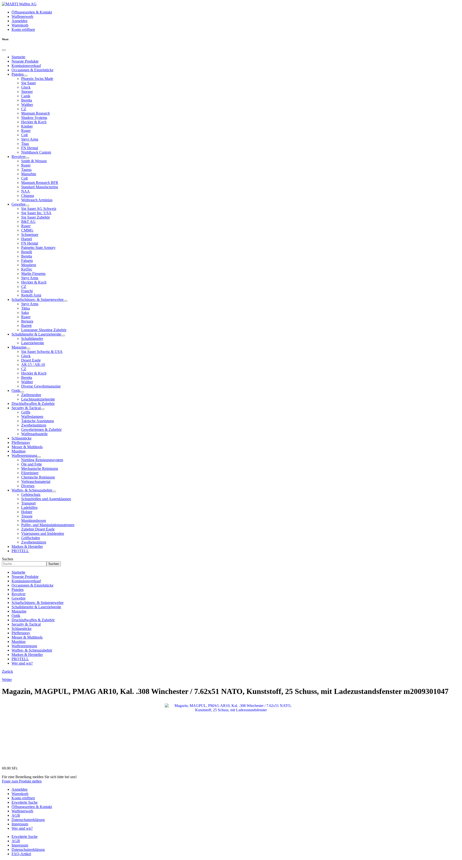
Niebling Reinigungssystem (42, 460)
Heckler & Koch (33, 122)
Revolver (19, 157)
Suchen (7, 559)
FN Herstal (29, 148)
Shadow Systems (34, 118)
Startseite (18, 57)
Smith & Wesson (34, 161)
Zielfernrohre (31, 395)
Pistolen (18, 74)
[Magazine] (28, 348)
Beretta (26, 100)
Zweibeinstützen (33, 425)
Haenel (26, 239)
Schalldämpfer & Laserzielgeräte (36, 334)
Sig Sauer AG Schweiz (38, 209)
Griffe (25, 412)
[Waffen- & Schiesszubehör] (54, 491)
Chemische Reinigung (38, 477)
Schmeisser (29, 235)
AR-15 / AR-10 (33, 364)
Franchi (27, 291)
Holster (26, 512)
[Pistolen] (25, 75)
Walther (27, 105)
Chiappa (27, 196)
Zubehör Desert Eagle (38, 529)
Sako (25, 312)
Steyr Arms (29, 139)
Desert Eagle (31, 360)
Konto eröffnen (23, 29)
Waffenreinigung (24, 455)
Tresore (26, 516)
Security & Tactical (26, 408)
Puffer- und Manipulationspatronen (47, 525)
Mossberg (28, 265)
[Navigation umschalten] (4, 50)
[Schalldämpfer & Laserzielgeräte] (63, 335)
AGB (16, 815)
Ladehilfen (29, 507)
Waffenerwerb (22, 16)
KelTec (26, 269)
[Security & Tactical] (43, 409)
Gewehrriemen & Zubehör (41, 429)
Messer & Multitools (27, 447)
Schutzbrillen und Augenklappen (46, 499)
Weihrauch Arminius (36, 200)
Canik (25, 96)
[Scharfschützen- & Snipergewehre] (65, 301)
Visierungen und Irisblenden (42, 533)
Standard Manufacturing (39, 187)
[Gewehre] (27, 205)
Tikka (25, 308)
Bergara (27, 321)
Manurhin (28, 174)
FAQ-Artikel (21, 854)
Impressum (20, 824)
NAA (25, 191)
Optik (16, 390)
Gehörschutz (30, 494)
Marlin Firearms (33, 274)
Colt (24, 135)
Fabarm (27, 261)
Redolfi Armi (31, 295)
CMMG (27, 230)
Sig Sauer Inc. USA (36, 213)
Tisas (25, 144)
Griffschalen (30, 538)
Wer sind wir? (22, 663)
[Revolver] (27, 158)
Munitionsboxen (33, 520)
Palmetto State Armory (38, 248)
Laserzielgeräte (32, 343)
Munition (19, 451)
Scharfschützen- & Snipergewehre (38, 299)
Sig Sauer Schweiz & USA (42, 351)
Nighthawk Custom (36, 152)
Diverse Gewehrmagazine (41, 386)
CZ (23, 109)
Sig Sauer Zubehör (35, 217)
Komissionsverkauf (26, 66)
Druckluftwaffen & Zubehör (33, 403)
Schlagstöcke (22, 438)
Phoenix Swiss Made (37, 79)
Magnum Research (35, 113)
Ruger (26, 131)
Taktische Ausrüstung (37, 421)
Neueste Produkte (25, 61)
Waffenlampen (32, 416)
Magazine (19, 347)
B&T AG (28, 222)
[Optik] (22, 392)
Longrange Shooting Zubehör (43, 330)
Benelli (26, 252)
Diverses (27, 486)
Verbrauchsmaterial (35, 481)
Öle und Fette (31, 464)
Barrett (26, 325)
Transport (28, 503)
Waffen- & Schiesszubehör (32, 490)
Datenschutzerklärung (28, 820)
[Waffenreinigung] (39, 457)
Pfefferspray (21, 442)
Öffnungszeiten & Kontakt (32, 12)
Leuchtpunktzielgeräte (38, 399)
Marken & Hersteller (27, 546)
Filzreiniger (29, 473)
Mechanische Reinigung (39, 468)
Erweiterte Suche (25, 802)
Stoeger (27, 92)
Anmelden (19, 21)
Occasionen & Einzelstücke (32, 70)
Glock (26, 87)
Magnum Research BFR (39, 183)
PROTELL (20, 551)
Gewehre (19, 204)
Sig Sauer (28, 83)
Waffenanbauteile (34, 434)
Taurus (26, 170)
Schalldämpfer (32, 338)
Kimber (27, 126)
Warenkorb (20, 25)
